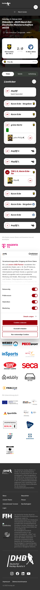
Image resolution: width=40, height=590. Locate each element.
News (4, 496)
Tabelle (20, 74)
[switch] (35, 295)
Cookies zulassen (20, 322)
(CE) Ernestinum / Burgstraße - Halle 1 (18, 32)
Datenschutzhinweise (19, 581)
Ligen (4, 508)
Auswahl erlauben (20, 328)
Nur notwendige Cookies (20, 334)
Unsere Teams (7, 500)
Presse (23, 500)
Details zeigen (28, 316)
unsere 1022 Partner (16, 264)
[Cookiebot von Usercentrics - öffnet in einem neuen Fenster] (29, 254)
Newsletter (25, 496)
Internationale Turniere (10, 504)
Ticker (8, 74)
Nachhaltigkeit (26, 504)
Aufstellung (32, 74)
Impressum (6, 581)
